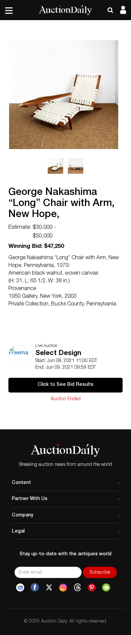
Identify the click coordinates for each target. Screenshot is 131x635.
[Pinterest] (92, 587)
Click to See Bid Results (65, 384)
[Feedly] (106, 587)
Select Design (58, 353)
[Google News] (20, 587)
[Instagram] (63, 587)
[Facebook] (35, 587)
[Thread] (77, 587)
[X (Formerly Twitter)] (49, 587)
